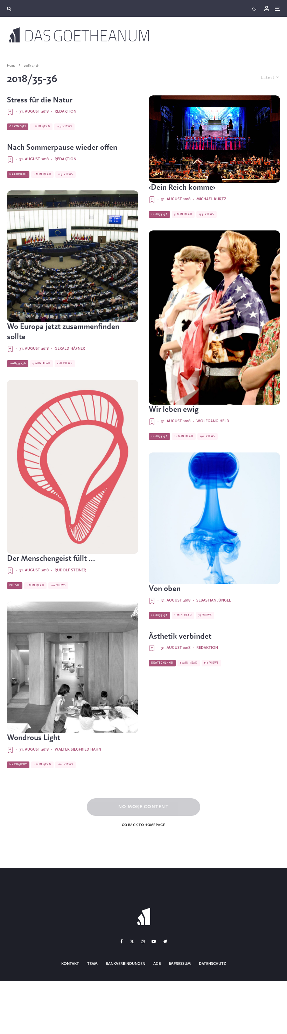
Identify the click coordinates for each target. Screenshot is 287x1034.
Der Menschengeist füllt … (51, 559)
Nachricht (18, 174)
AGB (157, 964)
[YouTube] (153, 941)
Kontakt (70, 964)
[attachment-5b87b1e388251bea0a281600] (214, 317)
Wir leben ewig (173, 409)
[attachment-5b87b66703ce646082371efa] (214, 139)
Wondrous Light (33, 738)
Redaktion (65, 111)
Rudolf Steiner (70, 570)
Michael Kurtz (211, 199)
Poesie (14, 585)
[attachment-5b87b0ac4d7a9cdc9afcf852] (72, 467)
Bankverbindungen (125, 964)
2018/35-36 (17, 363)
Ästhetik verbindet (180, 636)
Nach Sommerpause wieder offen (62, 147)
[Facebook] (121, 941)
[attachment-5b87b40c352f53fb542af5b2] (72, 256)
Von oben (165, 589)
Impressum (180, 964)
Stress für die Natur (39, 100)
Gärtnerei (17, 126)
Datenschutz (212, 964)
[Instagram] (143, 941)
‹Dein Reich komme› (182, 187)
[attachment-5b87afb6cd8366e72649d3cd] (214, 518)
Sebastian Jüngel (213, 600)
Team (92, 964)
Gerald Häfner (70, 349)
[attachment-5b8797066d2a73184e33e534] (72, 667)
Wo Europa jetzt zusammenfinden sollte (63, 332)
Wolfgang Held (212, 421)
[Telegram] (164, 941)
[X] (132, 941)
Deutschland (162, 663)
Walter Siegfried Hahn (78, 749)
